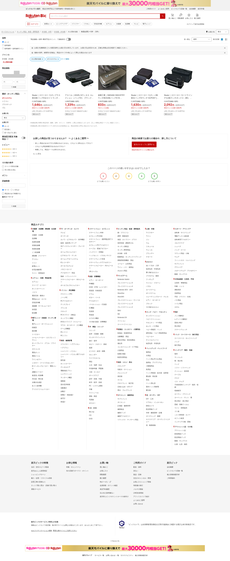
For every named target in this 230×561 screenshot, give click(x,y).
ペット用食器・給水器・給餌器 (157, 373)
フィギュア (150, 279)
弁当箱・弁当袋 (59, 32)
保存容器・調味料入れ (126, 243)
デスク (176, 378)
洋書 (90, 389)
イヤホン (86, 24)
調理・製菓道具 (123, 236)
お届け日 (5, 122)
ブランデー (150, 253)
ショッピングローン (38, 474)
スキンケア (122, 366)
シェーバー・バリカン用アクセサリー (73, 355)
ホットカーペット (38, 289)
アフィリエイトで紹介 (141, 496)
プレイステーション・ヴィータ (129, 300)
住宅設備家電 (37, 270)
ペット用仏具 (151, 383)
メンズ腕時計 (179, 316)
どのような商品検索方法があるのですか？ (50, 146)
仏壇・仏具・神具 (180, 444)
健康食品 (121, 409)
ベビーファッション (153, 319)
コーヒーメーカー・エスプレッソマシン (44, 339)
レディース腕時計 (180, 319)
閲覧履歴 (103, 474)
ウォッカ (149, 250)
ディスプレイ (65, 304)
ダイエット (122, 402)
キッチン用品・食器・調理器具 (28, 32)
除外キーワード (7, 197)
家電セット (48, 24)
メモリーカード (66, 269)
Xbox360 (121, 297)
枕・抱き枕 (178, 361)
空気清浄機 (98, 24)
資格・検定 (93, 396)
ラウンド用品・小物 (181, 253)
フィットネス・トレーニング (184, 260)
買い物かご (104, 467)
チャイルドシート (152, 340)
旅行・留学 (93, 341)
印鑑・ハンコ (179, 286)
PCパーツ (64, 332)
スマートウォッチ (180, 330)
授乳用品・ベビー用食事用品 (156, 333)
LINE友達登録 (138, 493)
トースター (36, 334)
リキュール (150, 246)
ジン (147, 239)
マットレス (178, 357)
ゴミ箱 (176, 411)
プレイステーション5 (125, 283)
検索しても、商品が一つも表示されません (50, 150)
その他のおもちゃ (152, 307)
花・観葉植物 (151, 425)
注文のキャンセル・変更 (142, 478)
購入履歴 (103, 478)
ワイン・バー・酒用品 (126, 267)
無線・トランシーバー (69, 276)
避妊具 (120, 343)
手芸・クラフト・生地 (182, 297)
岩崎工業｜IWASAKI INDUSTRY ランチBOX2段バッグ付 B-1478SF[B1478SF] (111, 98)
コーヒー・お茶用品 (125, 264)
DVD (91, 419)
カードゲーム (151, 290)
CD (90, 415)
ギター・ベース (94, 297)
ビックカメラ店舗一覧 (179, 9)
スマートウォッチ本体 (97, 259)
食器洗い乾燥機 (37, 375)
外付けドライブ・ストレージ (71, 322)
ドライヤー (75, 24)
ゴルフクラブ (179, 243)
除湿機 (34, 313)
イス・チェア (179, 381)
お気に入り (104, 471)
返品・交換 (137, 474)
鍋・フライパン (123, 233)
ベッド (176, 364)
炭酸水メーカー (37, 372)
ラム (147, 243)
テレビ (136, 24)
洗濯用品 (177, 293)
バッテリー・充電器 (96, 252)
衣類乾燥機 (36, 245)
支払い (135, 471)
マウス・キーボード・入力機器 (72, 325)
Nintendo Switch (123, 279)
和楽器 (91, 315)
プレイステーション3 (125, 304)
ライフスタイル (94, 358)
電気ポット (36, 352)
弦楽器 (91, 311)
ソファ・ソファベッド (182, 368)
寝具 (176, 354)
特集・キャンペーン (73, 467)
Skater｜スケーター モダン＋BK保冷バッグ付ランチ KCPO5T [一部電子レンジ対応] (145, 98)
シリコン (5, 101)
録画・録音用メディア (69, 243)
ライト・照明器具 (38, 273)
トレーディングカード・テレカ (157, 297)
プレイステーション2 (125, 307)
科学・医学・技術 (95, 382)
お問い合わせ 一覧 (112, 555)
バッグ (176, 342)
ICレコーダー (65, 262)
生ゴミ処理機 (37, 386)
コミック (92, 330)
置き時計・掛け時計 (181, 401)
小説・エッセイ (94, 372)
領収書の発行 (138, 485)
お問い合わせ (138, 504)
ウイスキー (150, 233)
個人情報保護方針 (173, 474)
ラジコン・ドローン (153, 283)
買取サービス (36, 489)
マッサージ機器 (66, 377)
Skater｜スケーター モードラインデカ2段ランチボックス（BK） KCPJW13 (178, 98)
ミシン (34, 263)
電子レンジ (147, 24)
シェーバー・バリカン (69, 351)
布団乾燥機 (36, 249)
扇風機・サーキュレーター (41, 306)
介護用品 (121, 350)
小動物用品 (150, 366)
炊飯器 (34, 327)
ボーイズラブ (94, 375)
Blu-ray (91, 412)
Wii (119, 314)
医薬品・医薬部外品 (125, 333)
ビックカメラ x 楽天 (33, 9)
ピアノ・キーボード (96, 280)
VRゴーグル (93, 271)
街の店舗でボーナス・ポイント (77, 471)
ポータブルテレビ (67, 266)
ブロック (149, 304)
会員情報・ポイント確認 (108, 485)
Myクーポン (104, 482)
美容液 (120, 376)
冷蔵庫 (118, 24)
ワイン (148, 236)
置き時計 (177, 326)
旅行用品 (177, 345)
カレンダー (93, 355)
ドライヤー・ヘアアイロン (70, 344)
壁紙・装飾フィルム (181, 404)
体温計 (63, 402)
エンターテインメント (97, 337)
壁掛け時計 (178, 323)
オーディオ (65, 236)
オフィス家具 (179, 418)
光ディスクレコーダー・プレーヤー (73, 247)
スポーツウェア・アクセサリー (185, 271)
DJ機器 (91, 308)
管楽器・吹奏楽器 (95, 290)
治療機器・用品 (123, 336)
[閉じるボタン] (225, 48)
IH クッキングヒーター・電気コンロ (44, 367)
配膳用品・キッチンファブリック (129, 257)
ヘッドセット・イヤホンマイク (100, 255)
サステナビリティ (127, 555)
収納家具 (177, 391)
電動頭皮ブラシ (66, 371)
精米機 (34, 331)
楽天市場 (201, 9)
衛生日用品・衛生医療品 (126, 340)
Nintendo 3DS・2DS (125, 290)
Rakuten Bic (36, 16)
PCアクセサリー (66, 301)
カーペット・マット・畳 (183, 397)
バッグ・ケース (180, 250)
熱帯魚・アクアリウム (154, 362)
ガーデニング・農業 (153, 416)
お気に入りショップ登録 (142, 482)
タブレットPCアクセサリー (99, 245)
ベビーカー (150, 336)
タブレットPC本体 (95, 236)
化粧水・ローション (125, 369)
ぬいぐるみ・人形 (152, 265)
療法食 (148, 390)
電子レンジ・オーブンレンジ (42, 324)
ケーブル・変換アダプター (98, 249)
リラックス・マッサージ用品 (128, 420)
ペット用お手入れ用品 (154, 359)
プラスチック (7, 104)
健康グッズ (122, 413)
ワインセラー (37, 359)
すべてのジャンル (7, 32)
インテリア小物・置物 (182, 422)
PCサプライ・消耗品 (68, 315)
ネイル (120, 380)
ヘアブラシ (65, 348)
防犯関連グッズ (180, 434)
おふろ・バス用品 (152, 326)
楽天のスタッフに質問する (144, 144)
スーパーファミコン (125, 324)
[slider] (2, 77)
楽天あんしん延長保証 (39, 471)
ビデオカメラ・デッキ (69, 255)
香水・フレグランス (125, 390)
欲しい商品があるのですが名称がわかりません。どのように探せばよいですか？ (64, 143)
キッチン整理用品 (124, 250)
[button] (5, 74)
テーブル (177, 375)
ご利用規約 (171, 478)
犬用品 (148, 356)
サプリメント (122, 399)
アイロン (35, 259)
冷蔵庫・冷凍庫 (37, 235)
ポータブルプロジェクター (70, 285)
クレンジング (122, 373)
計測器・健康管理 (124, 406)
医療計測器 (122, 354)
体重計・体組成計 (67, 395)
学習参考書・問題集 (96, 368)
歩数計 (63, 391)
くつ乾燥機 (36, 252)
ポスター (92, 403)
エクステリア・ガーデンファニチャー (158, 420)
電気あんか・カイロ (39, 299)
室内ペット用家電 (152, 387)
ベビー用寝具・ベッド (154, 330)
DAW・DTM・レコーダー (98, 287)
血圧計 (63, 398)
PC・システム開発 (95, 386)
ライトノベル (94, 393)
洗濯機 (127, 24)
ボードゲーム (151, 293)
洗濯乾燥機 (36, 242)
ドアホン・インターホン (155, 402)
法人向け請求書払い (107, 493)
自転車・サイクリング (182, 233)
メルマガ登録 (138, 489)
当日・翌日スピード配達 (40, 467)
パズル (148, 286)
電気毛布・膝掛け (38, 296)
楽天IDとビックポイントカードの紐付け (114, 496)
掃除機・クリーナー (39, 256)
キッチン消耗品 (123, 246)
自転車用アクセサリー (182, 239)
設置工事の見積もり (38, 482)
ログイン (190, 24)
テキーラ (149, 257)
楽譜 (90, 348)
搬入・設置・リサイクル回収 (41, 478)
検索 (14, 87)
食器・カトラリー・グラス (127, 239)
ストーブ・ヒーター (39, 285)
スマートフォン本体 (96, 233)
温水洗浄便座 (65, 384)
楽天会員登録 (199, 24)
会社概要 (192, 9)
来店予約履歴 (104, 489)
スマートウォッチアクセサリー (100, 262)
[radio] (3, 42)
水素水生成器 (37, 382)
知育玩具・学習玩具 (153, 269)
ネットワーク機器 (67, 318)
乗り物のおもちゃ (152, 272)
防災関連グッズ (151, 409)
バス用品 (177, 300)
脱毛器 (63, 360)
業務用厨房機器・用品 (126, 260)
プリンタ (64, 308)
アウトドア (178, 267)
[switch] (23, 138)
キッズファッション (153, 316)
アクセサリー (94, 301)
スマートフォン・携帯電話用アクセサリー (101, 240)
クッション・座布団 (181, 371)
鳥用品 (148, 369)
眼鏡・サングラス (180, 274)
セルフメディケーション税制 (41, 531)
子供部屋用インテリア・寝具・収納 (186, 386)
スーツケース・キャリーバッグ (185, 338)
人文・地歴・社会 (95, 365)
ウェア (176, 257)
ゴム (3, 108)
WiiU (119, 310)
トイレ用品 (178, 304)
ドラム (91, 294)
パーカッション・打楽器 (98, 304)
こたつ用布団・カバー (182, 415)
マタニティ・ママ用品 (154, 323)
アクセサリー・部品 (68, 273)
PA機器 (91, 284)
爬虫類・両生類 (151, 376)
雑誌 (90, 361)
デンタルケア (65, 367)
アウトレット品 (180, 430)
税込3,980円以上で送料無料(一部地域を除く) (58, 9)
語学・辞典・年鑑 (95, 379)
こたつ (34, 292)
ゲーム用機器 (65, 329)
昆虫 (147, 380)
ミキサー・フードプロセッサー (43, 363)
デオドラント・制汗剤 (126, 383)
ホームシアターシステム (69, 259)
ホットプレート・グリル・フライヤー (44, 344)
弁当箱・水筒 (47, 32)
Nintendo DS (122, 317)
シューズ (177, 246)
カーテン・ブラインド (182, 394)
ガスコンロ (36, 349)
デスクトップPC (66, 294)
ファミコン (122, 321)
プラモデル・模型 (152, 276)
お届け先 (5, 113)
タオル (176, 307)
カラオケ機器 (94, 318)
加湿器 (34, 309)
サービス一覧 (99, 555)
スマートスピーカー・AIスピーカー (72, 281)
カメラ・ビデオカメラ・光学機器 (73, 239)
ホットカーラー (66, 364)
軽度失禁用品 (122, 357)
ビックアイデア (61, 24)
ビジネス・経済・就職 (97, 351)
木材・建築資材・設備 (154, 413)
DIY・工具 (149, 399)
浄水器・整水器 (37, 379)
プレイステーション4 (125, 286)
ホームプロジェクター (69, 252)
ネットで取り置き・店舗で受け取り (44, 485)
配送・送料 (137, 467)
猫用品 (148, 352)
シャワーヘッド (66, 374)
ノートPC (64, 297)
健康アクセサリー (124, 416)
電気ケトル (36, 356)
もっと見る (37, 154)
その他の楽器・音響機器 (98, 322)
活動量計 (64, 388)
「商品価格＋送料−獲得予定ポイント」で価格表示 (47, 39)
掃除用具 (177, 290)
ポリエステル (7, 98)
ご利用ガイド (151, 9)
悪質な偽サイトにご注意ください (65, 531)
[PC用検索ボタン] (162, 16)
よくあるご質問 (163, 9)
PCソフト (64, 336)
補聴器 (63, 381)
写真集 (91, 400)
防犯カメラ (150, 406)
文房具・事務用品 (180, 283)
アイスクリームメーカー (41, 389)
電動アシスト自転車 (181, 236)
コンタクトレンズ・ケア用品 (128, 347)
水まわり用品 (122, 271)
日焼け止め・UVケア (125, 387)
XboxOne (121, 293)
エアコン (109, 24)
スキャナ (64, 311)
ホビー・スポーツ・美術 (98, 344)
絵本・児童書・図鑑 (96, 334)
